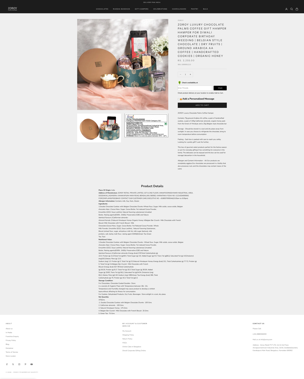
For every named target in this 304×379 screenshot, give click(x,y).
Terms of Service (12, 352)
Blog (7, 344)
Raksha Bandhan (121, 9)
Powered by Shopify (28, 372)
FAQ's (124, 343)
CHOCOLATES (102, 9)
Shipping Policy (128, 335)
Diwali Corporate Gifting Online (134, 350)
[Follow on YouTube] (31, 364)
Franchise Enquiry (12, 336)
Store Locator (11, 356)
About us (9, 329)
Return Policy (127, 339)
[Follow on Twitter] (13, 364)
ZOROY (181, 20)
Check (220, 88)
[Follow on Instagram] (19, 364)
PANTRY (194, 9)
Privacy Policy (11, 340)
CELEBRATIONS (160, 9)
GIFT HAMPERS (142, 9)
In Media (9, 332)
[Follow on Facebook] (7, 364)
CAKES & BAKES (179, 9)
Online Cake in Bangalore (131, 347)
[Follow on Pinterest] (25, 364)
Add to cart (202, 105)
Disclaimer (9, 348)
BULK (205, 9)
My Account (126, 331)
